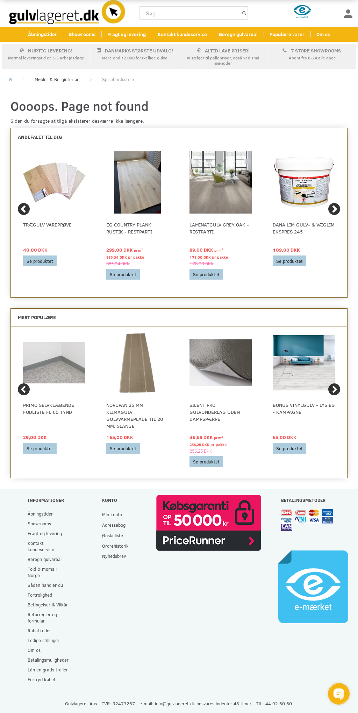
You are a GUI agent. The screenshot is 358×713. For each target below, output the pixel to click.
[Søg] (244, 13)
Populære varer (287, 34)
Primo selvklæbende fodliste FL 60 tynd (48, 408)
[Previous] (24, 209)
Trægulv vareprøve (47, 224)
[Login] (348, 13)
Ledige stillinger (43, 640)
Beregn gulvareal (238, 34)
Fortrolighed (40, 595)
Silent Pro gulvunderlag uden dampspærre (214, 412)
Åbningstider (42, 34)
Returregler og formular (42, 617)
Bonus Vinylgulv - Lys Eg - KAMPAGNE (304, 408)
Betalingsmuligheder (48, 660)
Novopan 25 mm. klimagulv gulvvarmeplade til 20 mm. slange (134, 415)
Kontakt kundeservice (182, 34)
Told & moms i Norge (42, 572)
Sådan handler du (45, 585)
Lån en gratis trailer (48, 669)
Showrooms (82, 34)
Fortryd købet (42, 679)
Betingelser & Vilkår (48, 604)
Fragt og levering (126, 34)
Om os (323, 34)
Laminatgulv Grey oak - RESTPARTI (219, 228)
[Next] (334, 209)
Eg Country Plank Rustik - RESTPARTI (129, 228)
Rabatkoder (39, 630)
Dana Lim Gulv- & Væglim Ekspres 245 (304, 228)
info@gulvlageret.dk (175, 703)
